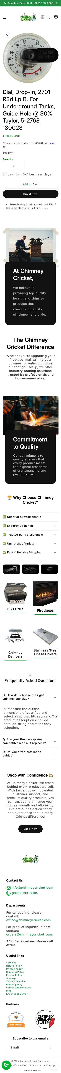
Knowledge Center (17, 993)
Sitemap (11, 978)
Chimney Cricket (28, 1061)
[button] (4, 17)
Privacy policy (44, 1065)
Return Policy (14, 965)
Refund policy (14, 984)
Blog (9, 990)
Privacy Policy (14, 968)
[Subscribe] (50, 1048)
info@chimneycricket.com (32, 887)
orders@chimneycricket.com (29, 934)
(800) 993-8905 (25, 893)
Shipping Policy (15, 972)
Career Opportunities (18, 987)
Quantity (8, 159)
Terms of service (16, 981)
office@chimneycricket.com (28, 920)
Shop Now (30, 828)
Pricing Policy (14, 975)
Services (11, 962)
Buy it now (30, 194)
